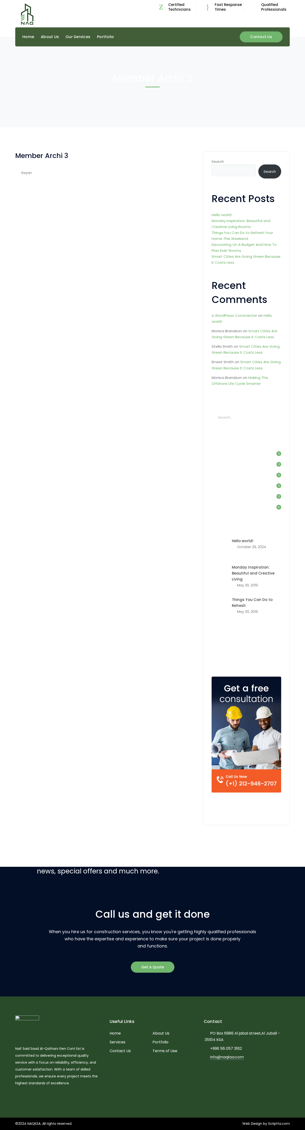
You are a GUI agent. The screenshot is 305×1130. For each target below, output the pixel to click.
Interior (222, 485)
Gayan (26, 172)
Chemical (246, 644)
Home (115, 1033)
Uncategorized (229, 507)
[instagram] (38, 1097)
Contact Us (261, 36)
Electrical (222, 651)
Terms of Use (164, 1051)
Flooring (244, 651)
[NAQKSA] (27, 13)
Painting (264, 651)
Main (219, 496)
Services (117, 1042)
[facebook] (23, 1097)
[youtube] (31, 1097)
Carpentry (223, 644)
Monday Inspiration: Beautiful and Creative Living (253, 573)
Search (218, 161)
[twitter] (16, 1097)
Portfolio (160, 1042)
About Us (160, 1033)
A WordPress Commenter (234, 315)
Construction (227, 453)
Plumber (221, 659)
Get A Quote (152, 967)
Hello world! (222, 214)
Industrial (224, 474)
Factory (222, 464)
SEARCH (275, 417)
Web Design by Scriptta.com (266, 1123)
